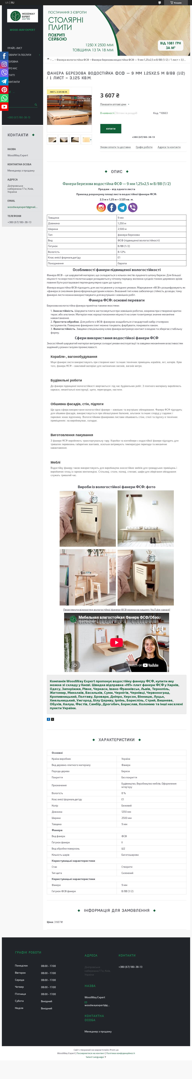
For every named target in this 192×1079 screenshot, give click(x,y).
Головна (13, 61)
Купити (111, 128)
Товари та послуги (19, 54)
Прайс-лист (15, 48)
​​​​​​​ (132, 211)
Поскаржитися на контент (91, 1053)
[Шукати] (36, 104)
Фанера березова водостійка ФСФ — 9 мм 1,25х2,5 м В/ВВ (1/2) (117, 183)
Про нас (12, 68)
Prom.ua (114, 1049)
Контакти (14, 81)
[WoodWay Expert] (22, 16)
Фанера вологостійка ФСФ (73, 59)
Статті (11, 75)
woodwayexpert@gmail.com (23, 206)
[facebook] (48, 719)
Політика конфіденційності (120, 1053)
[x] (52, 719)
